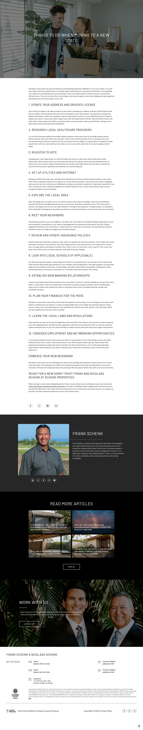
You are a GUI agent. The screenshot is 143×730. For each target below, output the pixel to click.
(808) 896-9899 (108, 672)
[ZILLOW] (33, 480)
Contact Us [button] (29, 624)
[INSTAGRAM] (49, 480)
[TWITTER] (38, 480)
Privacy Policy (106, 711)
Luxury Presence (52, 711)
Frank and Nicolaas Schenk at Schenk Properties (47, 386)
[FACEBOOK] (44, 480)
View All (71, 567)
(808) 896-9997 (108, 664)
